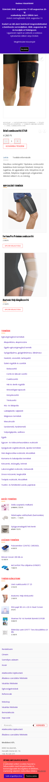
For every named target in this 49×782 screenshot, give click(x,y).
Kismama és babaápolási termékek (16, 458)
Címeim (5, 654)
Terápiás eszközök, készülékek (14, 479)
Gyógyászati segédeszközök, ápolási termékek (21, 448)
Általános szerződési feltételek (14, 678)
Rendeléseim (7, 649)
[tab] (5, 157)
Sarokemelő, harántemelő (15, 426)
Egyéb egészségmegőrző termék (17, 347)
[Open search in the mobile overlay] (24, 722)
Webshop (6, 702)
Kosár (4, 665)
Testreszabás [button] (31, 776)
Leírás (5, 157)
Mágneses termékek (12, 416)
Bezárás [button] (24, 49)
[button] (41, 58)
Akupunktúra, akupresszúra (15, 342)
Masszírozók (9, 421)
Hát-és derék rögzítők (16, 384)
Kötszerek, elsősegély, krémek (14, 463)
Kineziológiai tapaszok (16, 389)
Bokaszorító (12, 368)
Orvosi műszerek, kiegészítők (13, 474)
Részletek (42, 771)
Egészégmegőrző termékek (24, 123)
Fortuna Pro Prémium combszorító (18, 236)
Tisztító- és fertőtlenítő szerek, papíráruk (18, 485)
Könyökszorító (13, 395)
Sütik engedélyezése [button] (13, 776)
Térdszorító (11, 400)
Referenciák (7, 694)
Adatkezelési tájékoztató (12, 673)
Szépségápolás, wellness (14, 432)
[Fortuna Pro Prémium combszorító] (44, 131)
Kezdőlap (6, 123)
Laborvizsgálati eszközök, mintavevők (17, 469)
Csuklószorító (12, 379)
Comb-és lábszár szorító (17, 374)
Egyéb (3, 437)
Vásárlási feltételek (10, 683)
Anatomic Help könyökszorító (16, 300)
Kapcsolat (6, 718)
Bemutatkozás (8, 712)
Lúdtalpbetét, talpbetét (13, 411)
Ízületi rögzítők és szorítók (23, 123)
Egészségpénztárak (10, 689)
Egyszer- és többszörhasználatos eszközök (19, 442)
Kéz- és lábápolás (11, 405)
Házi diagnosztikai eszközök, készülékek (18, 453)
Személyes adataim (10, 659)
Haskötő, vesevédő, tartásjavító (17, 358)
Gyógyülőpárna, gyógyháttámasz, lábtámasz (23, 352)
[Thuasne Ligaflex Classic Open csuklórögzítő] (40, 131)
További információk (21, 157)
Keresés (40, 725)
